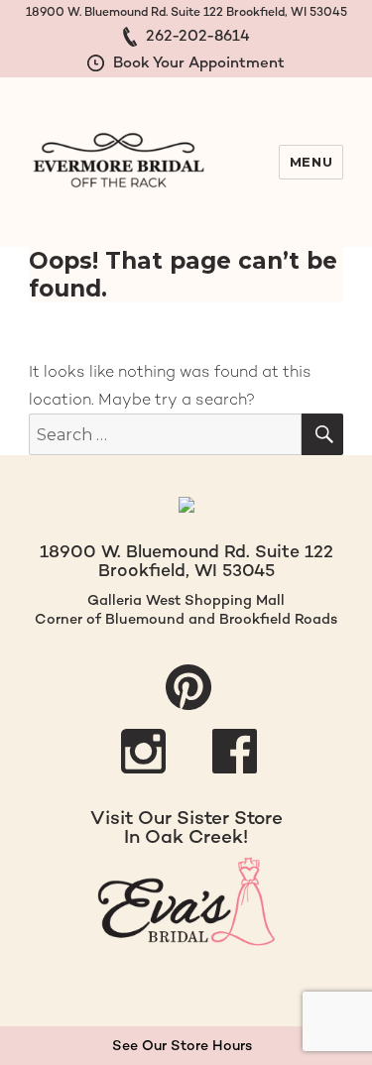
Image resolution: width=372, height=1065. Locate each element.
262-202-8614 (196, 35)
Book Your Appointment (197, 62)
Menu (311, 162)
